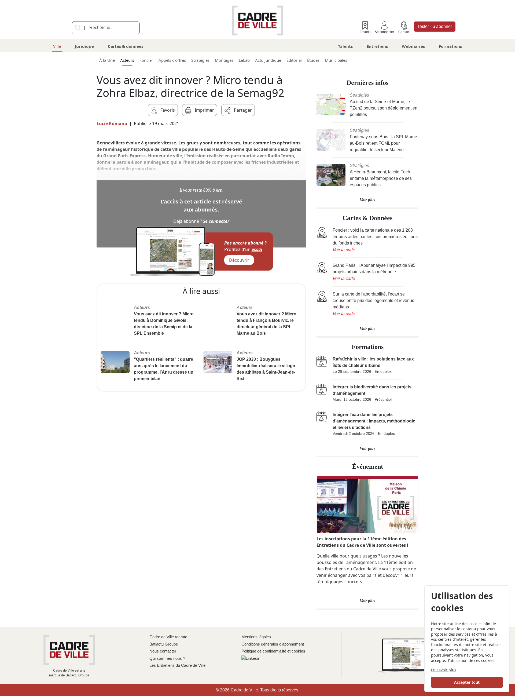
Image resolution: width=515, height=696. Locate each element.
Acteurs (127, 60)
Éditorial (294, 60)
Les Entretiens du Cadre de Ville (177, 665)
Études (313, 60)
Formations (450, 46)
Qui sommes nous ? (167, 658)
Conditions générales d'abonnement (272, 644)
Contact (404, 32)
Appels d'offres (172, 60)
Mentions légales (256, 637)
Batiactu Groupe (163, 644)
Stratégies (200, 60)
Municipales (336, 60)
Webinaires (413, 46)
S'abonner (434, 26)
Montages (224, 60)
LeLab (244, 60)
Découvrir (239, 260)
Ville (57, 46)
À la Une (107, 60)
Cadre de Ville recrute (168, 637)
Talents (345, 46)
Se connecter (384, 32)
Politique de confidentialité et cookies (273, 651)
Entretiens (377, 46)
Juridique (84, 46)
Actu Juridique (268, 60)
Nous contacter (162, 651)
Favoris (365, 32)
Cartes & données (125, 46)
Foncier (146, 60)
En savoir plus (443, 669)
